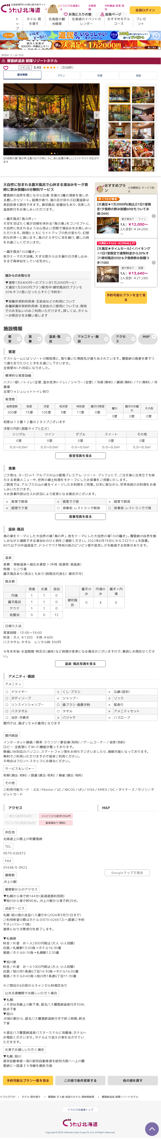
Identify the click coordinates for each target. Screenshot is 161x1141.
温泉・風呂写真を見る (80, 664)
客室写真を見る (80, 456)
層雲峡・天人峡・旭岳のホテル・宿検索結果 (71, 1097)
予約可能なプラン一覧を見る (28, 1080)
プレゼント (141, 21)
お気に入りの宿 (79, 14)
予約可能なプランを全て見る (126, 297)
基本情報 (22, 74)
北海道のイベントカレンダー (86, 21)
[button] (97, 115)
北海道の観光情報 (57, 21)
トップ (17, 24)
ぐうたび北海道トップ (80, 1109)
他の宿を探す (133, 1080)
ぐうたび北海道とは (70, 7)
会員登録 (92, 7)
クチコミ (25, 67)
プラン (61, 75)
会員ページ (113, 14)
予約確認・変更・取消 (114, 7)
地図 (138, 75)
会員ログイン (145, 10)
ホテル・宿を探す (34, 21)
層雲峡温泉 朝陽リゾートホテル (31, 60)
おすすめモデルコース (118, 21)
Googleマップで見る (127, 873)
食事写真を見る (80, 516)
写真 (99, 75)
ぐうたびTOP (7, 1097)
